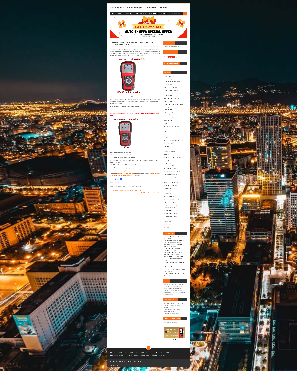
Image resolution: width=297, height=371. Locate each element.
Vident (166, 219)
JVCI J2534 (167, 84)
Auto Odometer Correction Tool (173, 104)
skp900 (167, 137)
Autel (119, 13)
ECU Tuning (152, 13)
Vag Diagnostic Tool (170, 216)
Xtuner (166, 123)
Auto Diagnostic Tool (170, 90)
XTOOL (167, 224)
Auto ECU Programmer (170, 93)
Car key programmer (170, 135)
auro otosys (168, 79)
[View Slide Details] (148, 26)
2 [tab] (175, 339)
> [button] (183, 332)
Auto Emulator (168, 95)
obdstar (167, 193)
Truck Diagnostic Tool (170, 213)
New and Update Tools (171, 182)
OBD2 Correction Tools (171, 185)
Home (113, 13)
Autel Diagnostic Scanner (129, 186)
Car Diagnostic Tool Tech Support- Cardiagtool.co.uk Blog (138, 8)
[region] (148, 26)
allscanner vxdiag (169, 109)
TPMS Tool (168, 210)
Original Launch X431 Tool (171, 199)
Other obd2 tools (169, 207)
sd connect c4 (168, 117)
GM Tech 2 (167, 112)
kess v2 (167, 129)
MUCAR (167, 179)
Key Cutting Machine (170, 163)
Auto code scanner (169, 87)
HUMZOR (167, 160)
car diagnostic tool (169, 107)
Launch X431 (128, 13)
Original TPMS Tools (170, 202)
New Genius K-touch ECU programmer (150, 192)
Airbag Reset (168, 76)
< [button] (166, 332)
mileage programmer (170, 174)
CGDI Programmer (169, 149)
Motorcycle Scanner (170, 177)
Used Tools (162, 13)
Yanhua (167, 227)
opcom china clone (169, 115)
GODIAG (167, 154)
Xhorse (166, 221)
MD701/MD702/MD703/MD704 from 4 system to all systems (129, 111)
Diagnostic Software (170, 151)
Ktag (166, 131)
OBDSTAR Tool (140, 13)
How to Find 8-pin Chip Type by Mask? (173, 236)
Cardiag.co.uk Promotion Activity (173, 140)
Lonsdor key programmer (171, 171)
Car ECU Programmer (170, 126)
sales (120, 186)
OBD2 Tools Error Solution (171, 191)
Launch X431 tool (169, 168)
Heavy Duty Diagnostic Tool (172, 157)
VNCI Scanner (168, 120)
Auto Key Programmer (170, 98)
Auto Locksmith (169, 101)
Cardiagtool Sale (169, 143)
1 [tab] (173, 339)
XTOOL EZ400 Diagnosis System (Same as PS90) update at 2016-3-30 (127, 190)
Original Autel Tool (169, 196)
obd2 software (168, 188)
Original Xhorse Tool (170, 205)
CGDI (166, 146)
